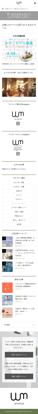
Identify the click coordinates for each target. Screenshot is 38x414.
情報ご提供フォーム (19, 376)
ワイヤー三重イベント (19, 207)
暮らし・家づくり (19, 220)
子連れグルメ (19, 216)
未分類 (19, 224)
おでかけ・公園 (19, 186)
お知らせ (19, 191)
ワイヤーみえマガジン (19, 203)
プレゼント (19, 199)
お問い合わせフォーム (19, 355)
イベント (19, 195)
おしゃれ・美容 (19, 182)
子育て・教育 (19, 212)
